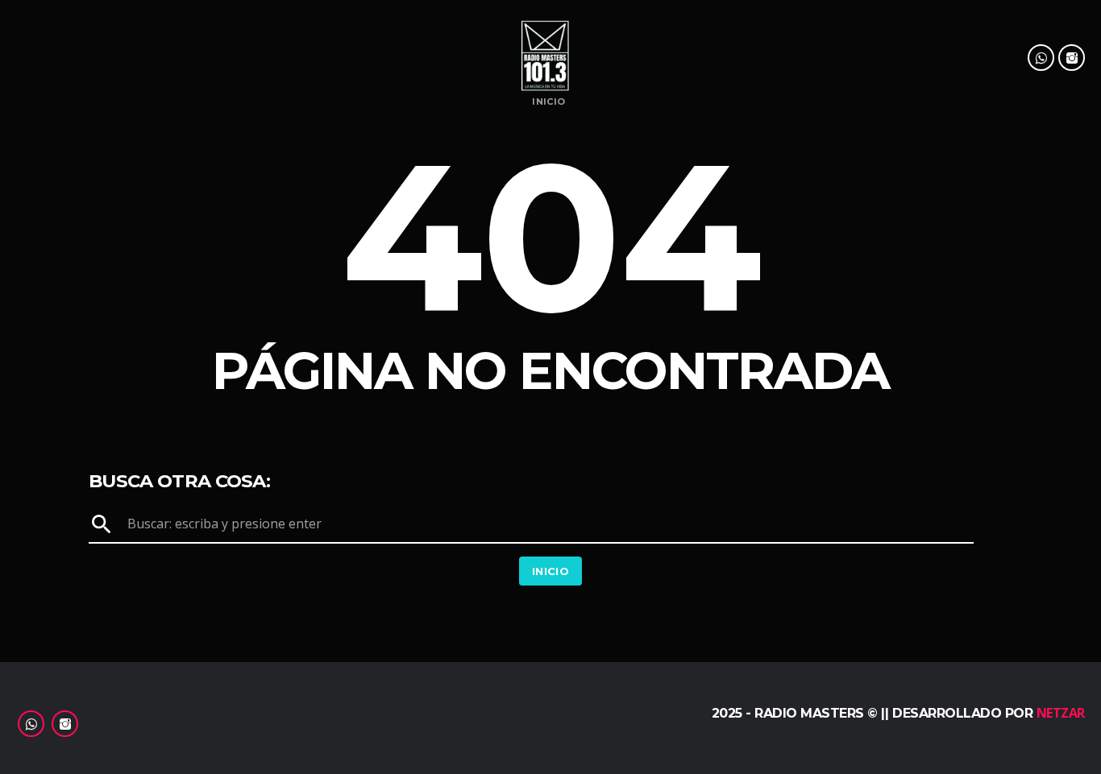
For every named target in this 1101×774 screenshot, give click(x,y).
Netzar (1061, 713)
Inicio (548, 101)
